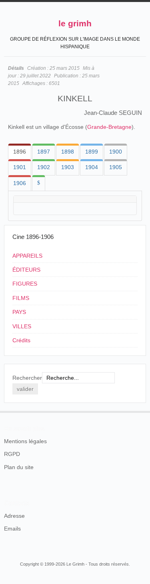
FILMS (20, 298)
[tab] (19, 152)
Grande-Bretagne (109, 127)
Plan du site (19, 467)
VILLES (21, 326)
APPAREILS (27, 256)
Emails (12, 528)
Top (141, 411)
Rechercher (27, 378)
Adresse (14, 516)
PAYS (19, 312)
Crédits (21, 340)
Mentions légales (25, 441)
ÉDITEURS (26, 269)
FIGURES (24, 283)
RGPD (12, 454)
